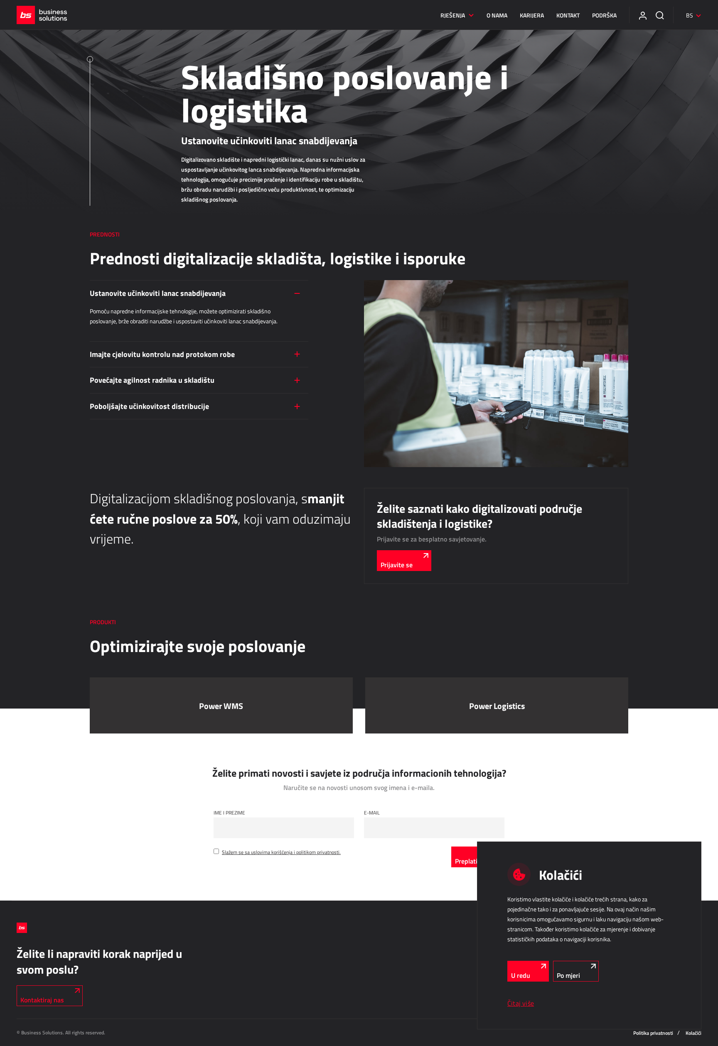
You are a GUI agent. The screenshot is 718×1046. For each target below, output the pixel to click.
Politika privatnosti (653, 1032)
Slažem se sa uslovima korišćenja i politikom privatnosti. (281, 852)
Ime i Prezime (229, 812)
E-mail (372, 812)
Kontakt (568, 15)
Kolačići (693, 1032)
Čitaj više (520, 1003)
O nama (497, 15)
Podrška (604, 15)
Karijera (532, 15)
